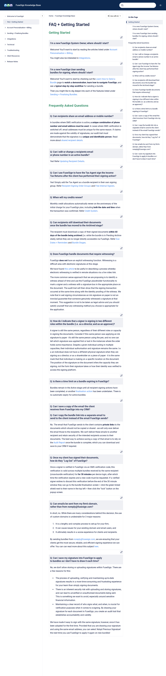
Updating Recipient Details (72, 161)
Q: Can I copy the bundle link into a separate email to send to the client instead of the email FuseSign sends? (146, 127)
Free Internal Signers (104, 186)
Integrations (11, 39)
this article (69, 269)
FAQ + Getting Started (15, 22)
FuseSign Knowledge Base (28, 5)
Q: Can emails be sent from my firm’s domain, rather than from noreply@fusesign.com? (146, 146)
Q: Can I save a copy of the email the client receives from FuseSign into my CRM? (146, 118)
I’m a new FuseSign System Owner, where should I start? (146, 27)
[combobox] (137, 5)
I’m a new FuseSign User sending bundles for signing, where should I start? (145, 36)
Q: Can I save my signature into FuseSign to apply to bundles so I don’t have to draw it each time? (145, 156)
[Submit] (122, 5)
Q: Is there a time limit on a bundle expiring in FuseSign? (145, 110)
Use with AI (114, 16)
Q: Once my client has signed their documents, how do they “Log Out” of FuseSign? (146, 137)
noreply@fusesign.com (84, 539)
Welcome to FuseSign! (15, 16)
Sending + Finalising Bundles (17, 33)
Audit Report (59, 442)
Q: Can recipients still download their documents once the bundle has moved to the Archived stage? (146, 82)
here (96, 546)
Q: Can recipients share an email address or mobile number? (144, 48)
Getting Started (133, 22)
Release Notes (12, 62)
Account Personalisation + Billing (19, 28)
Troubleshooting (13, 50)
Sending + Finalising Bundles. (63, 94)
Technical (10, 45)
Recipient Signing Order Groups (76, 186)
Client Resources (13, 56)
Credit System (91, 211)
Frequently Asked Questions (138, 43)
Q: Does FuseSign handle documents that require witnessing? (146, 91)
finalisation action (84, 391)
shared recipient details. (72, 140)
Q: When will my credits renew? (144, 76)
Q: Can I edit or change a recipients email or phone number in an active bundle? (145, 56)
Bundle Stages (78, 242)
